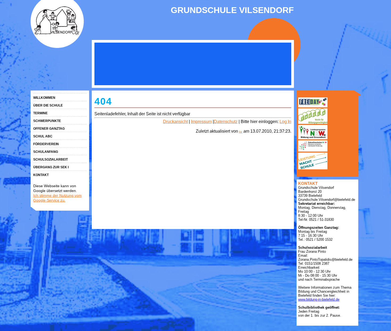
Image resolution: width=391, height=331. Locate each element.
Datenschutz (226, 121)
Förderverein (46, 144)
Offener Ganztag (49, 128)
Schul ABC (42, 136)
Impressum (201, 121)
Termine (40, 113)
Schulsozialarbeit (50, 159)
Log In (285, 121)
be (240, 131)
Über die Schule (48, 105)
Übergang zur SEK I (51, 167)
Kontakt (41, 175)
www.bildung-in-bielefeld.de (318, 299)
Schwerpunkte (47, 121)
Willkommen (44, 98)
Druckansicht (175, 121)
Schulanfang (45, 152)
